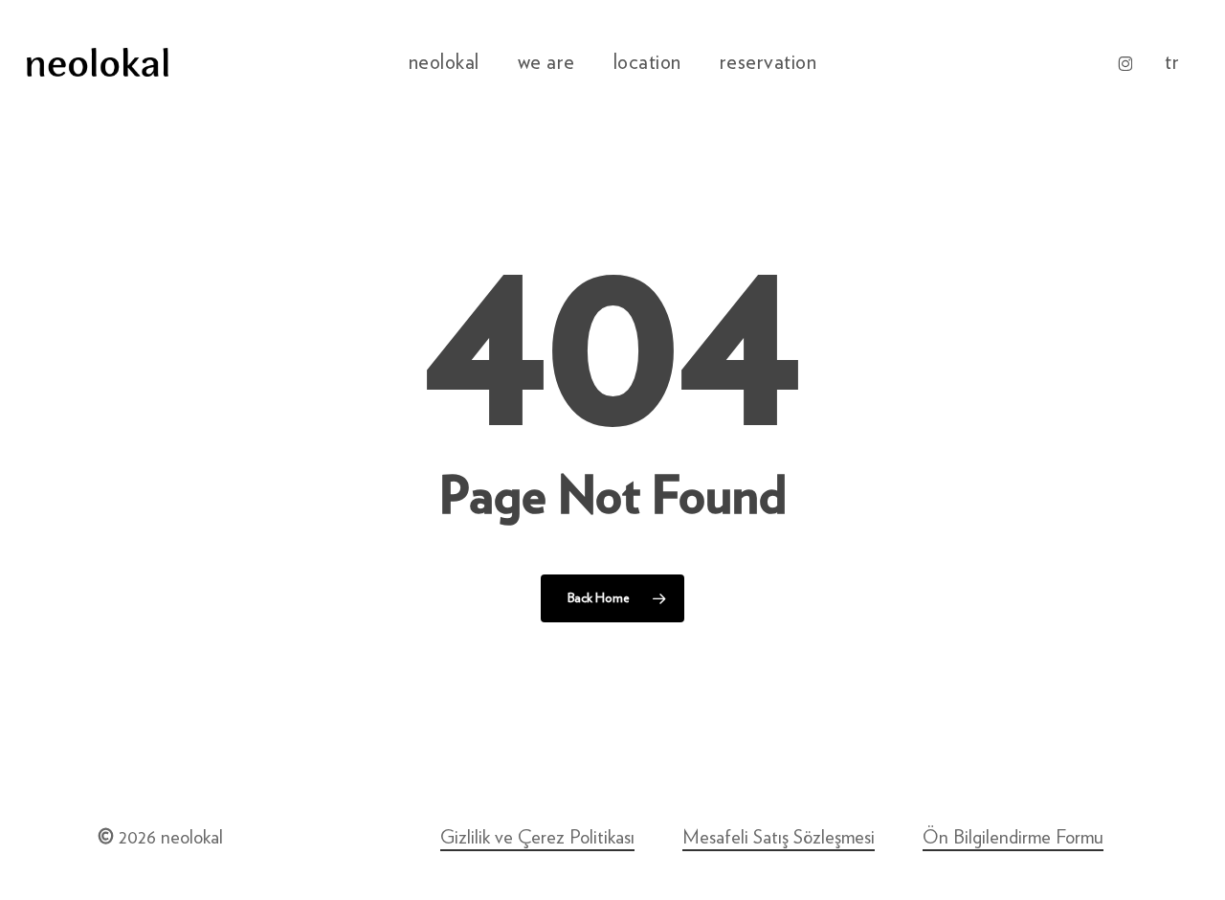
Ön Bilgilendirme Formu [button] (1013, 837)
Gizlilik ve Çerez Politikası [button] (537, 837)
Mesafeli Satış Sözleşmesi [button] (778, 837)
